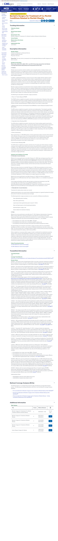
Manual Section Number (5, 21)
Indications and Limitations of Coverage (5, 44)
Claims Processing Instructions (4, 48)
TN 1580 (50, 306)
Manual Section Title (5, 24)
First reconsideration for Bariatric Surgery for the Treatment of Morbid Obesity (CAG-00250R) (33, 390)
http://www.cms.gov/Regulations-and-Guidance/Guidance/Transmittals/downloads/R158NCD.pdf (32, 258)
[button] (33, 9)
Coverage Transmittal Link (4, 60)
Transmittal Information (4, 53)
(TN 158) (45, 332)
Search (14, 8)
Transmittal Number (4, 57)
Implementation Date (5, 32)
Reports (20, 8)
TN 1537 (30, 318)
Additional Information (4, 72)
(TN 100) (45, 365)
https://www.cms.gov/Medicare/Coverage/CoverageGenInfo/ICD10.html (26, 278)
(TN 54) (34, 372)
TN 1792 (44, 298)
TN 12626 (41, 269)
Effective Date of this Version (4, 29)
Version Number (3, 27)
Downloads (26, 8)
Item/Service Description (4, 41)
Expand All (32, 20)
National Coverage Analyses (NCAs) (4, 67)
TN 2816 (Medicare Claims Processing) (19, 244)
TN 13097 (41, 264)
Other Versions (4, 74)
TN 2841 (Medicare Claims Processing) (19, 246)
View (50, 416)
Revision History (3, 63)
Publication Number (4, 18)
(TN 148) (37, 356)
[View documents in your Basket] (36, 9)
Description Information (4, 35)
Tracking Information (4, 15)
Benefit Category (3, 38)
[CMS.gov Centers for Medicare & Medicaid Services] (8, 4)
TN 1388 (42, 324)
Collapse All (37, 20)
